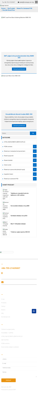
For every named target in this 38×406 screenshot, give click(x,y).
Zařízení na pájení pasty (8, 329)
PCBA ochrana (8, 146)
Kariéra (3, 310)
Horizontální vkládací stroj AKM (20, 206)
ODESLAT (8, 380)
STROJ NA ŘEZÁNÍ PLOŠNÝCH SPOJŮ (14, 142)
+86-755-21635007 (9, 2)
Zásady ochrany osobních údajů (10, 404)
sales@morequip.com (26, 2)
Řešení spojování (8, 155)
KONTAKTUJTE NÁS (11, 288)
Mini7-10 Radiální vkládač (18, 224)
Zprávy (3, 306)
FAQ (2, 313)
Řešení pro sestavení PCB (24, 8)
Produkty (3, 302)
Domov (3, 8)
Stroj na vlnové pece (8, 10)
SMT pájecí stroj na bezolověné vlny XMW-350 (19, 57)
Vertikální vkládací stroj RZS (19, 215)
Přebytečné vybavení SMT (8, 389)
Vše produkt (11, 8)
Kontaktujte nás (5, 317)
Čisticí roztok (7, 165)
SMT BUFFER (5, 340)
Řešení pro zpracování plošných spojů (14, 169)
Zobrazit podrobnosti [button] (19, 69)
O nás (3, 299)
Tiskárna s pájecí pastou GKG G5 (20, 232)
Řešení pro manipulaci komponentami (14, 151)
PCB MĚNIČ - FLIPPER (7, 333)
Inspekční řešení (8, 174)
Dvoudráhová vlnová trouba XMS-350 (19, 114)
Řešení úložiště (8, 160)
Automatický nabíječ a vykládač (10, 347)
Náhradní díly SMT (6, 387)
